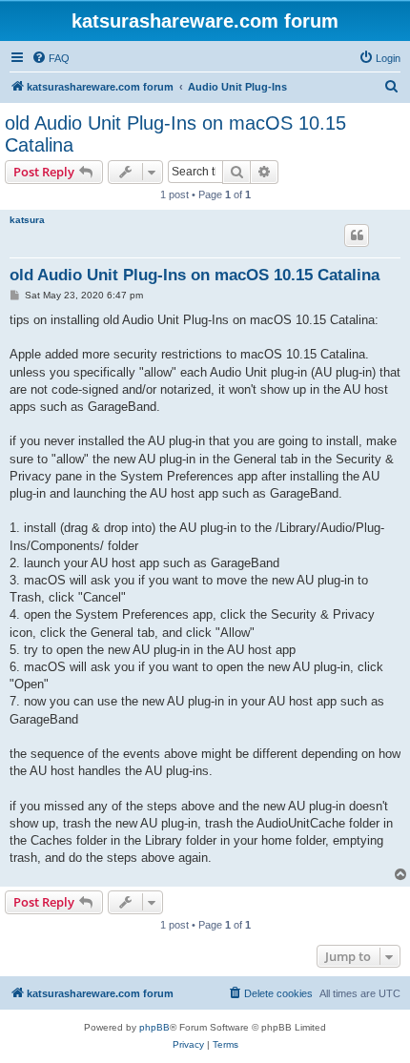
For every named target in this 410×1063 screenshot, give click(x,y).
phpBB (154, 1027)
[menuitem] (50, 58)
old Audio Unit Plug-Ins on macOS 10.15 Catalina (175, 133)
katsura (27, 220)
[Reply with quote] (356, 235)
